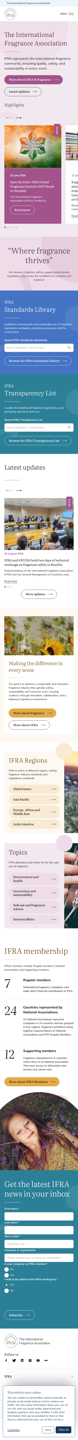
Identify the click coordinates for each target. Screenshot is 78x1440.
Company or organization (20, 1250)
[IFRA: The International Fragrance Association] (10, 14)
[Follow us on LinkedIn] (22, 1360)
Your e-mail (12, 1236)
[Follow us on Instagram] (30, 1360)
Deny (48, 1429)
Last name (11, 1222)
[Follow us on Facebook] (6, 1360)
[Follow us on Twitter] (14, 1360)
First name (11, 1208)
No (11, 1269)
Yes (12, 1275)
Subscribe (16, 1315)
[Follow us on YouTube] (38, 1360)
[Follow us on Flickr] (46, 1360)
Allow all (63, 1429)
